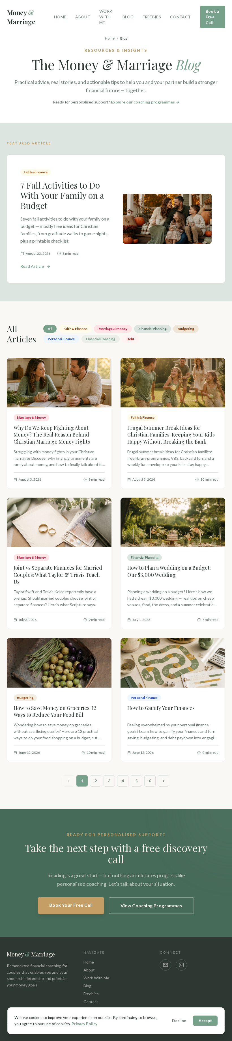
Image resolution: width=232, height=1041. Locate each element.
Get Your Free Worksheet (112, 581)
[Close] (181, 450)
